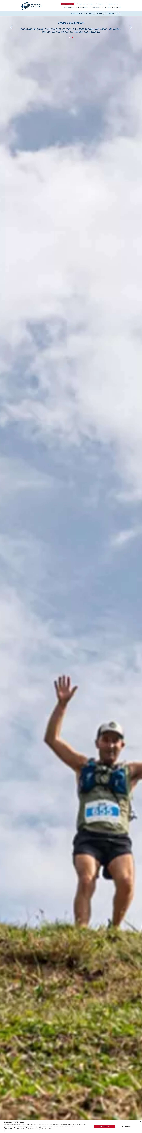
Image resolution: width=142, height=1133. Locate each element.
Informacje (113, 4)
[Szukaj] (119, 13)
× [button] (140, 1121)
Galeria (89, 13)
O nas (99, 13)
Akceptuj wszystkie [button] (105, 1126)
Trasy (100, 4)
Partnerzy (96, 7)
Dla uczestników (86, 4)
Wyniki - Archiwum (113, 7)
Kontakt (110, 13)
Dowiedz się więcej (70, 1125)
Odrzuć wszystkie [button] (126, 1126)
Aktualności (76, 13)
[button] (69, 37)
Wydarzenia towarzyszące (75, 7)
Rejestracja (67, 4)
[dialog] (71, 1126)
